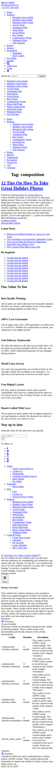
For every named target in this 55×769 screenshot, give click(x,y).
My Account (18, 542)
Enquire (10, 61)
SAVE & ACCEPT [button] (9, 766)
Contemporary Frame (21, 38)
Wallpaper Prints (19, 40)
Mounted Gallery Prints (22, 22)
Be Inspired (12, 50)
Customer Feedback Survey (24, 476)
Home (9, 12)
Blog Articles (18, 479)
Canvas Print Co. (35, 195)
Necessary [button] (5, 618)
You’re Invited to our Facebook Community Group (29, 239)
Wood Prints (17, 30)
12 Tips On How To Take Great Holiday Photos (24, 185)
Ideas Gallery (18, 486)
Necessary (9, 621)
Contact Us (12, 162)
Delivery (11, 48)
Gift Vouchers (18, 43)
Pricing (10, 45)
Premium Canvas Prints (22, 17)
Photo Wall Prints (14, 104)
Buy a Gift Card (19, 548)
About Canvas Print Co (22, 468)
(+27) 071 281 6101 (10, 7)
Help (9, 489)
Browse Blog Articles (10, 223)
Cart (9, 165)
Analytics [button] (5, 751)
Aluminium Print (19, 27)
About (9, 466)
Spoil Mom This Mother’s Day (20, 244)
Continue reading (8, 220)
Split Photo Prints (14, 109)
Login (9, 68)
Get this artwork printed (17, 258)
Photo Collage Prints (16, 106)
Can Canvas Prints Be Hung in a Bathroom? (26, 242)
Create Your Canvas (21, 537)
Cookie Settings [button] (8, 571)
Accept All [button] (21, 571)
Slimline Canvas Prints (22, 20)
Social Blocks (18, 32)
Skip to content (8, 2)
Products (11, 15)
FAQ (14, 491)
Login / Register (19, 545)
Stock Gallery (18, 55)
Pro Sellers (11, 58)
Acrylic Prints (18, 25)
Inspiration (17, 53)
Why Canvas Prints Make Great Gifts (23, 247)
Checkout (11, 167)
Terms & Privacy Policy (23, 497)
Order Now (12, 66)
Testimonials (12, 157)
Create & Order (14, 535)
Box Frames (17, 35)
